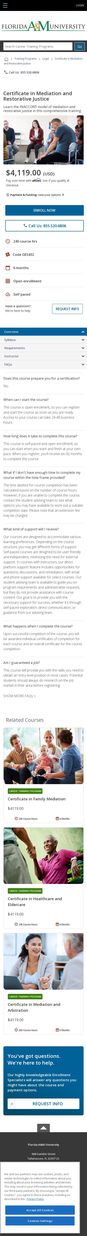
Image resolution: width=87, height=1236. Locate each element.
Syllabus (10, 340)
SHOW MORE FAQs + (19, 696)
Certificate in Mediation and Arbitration (34, 1007)
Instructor (11, 356)
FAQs (8, 364)
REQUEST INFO (67, 309)
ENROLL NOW (44, 210)
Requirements (14, 348)
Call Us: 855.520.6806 (21, 72)
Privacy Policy (35, 1199)
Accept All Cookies (40, 1210)
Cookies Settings (40, 1221)
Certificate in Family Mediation (36, 798)
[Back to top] (43, 1144)
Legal (45, 58)
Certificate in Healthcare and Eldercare (35, 901)
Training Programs (25, 58)
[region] (40, 1197)
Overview (11, 332)
